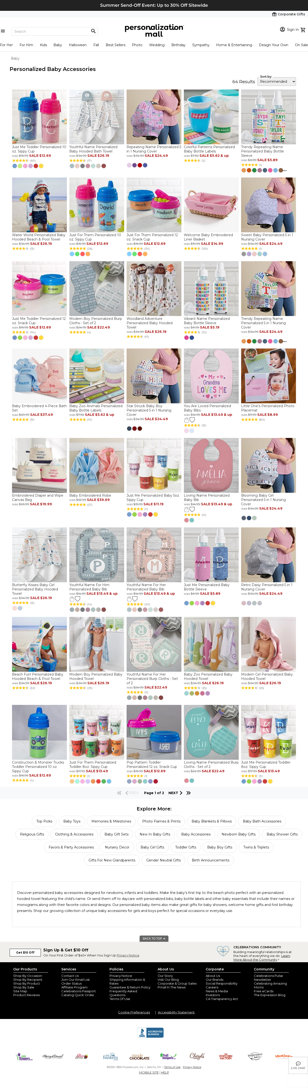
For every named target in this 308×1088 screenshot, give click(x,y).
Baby (57, 45)
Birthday (178, 45)
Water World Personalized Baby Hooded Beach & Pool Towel (38, 237)
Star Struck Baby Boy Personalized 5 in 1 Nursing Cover (149, 410)
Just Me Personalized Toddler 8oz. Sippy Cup (265, 764)
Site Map (20, 991)
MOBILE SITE (149, 1072)
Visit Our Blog (168, 979)
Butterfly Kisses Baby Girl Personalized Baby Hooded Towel (35, 589)
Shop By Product (26, 983)
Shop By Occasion (27, 976)
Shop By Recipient (27, 979)
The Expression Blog (269, 995)
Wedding (157, 45)
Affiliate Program (74, 987)
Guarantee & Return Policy (129, 987)
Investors (213, 995)
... (284, 169)
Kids (43, 45)
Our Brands (214, 979)
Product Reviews (26, 995)
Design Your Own (273, 45)
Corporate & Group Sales (177, 983)
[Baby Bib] (186, 420)
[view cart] (304, 29)
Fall (96, 45)
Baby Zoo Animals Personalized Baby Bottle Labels (95, 408)
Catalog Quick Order (77, 995)
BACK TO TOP (153, 938)
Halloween (78, 45)
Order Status (71, 983)
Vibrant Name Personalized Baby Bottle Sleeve (207, 320)
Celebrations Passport (78, 991)
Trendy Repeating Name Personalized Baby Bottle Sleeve (262, 151)
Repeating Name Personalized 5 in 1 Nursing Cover (154, 149)
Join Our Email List (75, 979)
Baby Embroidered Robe (90, 495)
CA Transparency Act (222, 999)
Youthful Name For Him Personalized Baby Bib (89, 587)
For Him (26, 45)
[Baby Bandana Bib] (192, 420)
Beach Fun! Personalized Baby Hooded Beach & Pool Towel (37, 676)
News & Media (217, 991)
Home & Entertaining (234, 45)
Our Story (165, 976)
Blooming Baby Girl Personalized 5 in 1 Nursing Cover (263, 499)
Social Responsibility (221, 983)
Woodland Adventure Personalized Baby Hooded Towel (150, 322)
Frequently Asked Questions (123, 993)
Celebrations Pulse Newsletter (268, 977)
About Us (213, 976)
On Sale (301, 45)
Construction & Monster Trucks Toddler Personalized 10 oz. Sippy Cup (38, 766)
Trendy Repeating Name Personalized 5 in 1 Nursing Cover (263, 322)
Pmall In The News (172, 987)
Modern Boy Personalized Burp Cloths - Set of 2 (95, 320)
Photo (137, 45)
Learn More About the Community (261, 957)
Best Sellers (115, 45)
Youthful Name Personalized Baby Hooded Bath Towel (93, 149)
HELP (165, 1072)
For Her (6, 45)
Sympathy (201, 45)
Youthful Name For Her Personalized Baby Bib (146, 587)
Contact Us (70, 976)
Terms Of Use (119, 999)
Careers (212, 987)
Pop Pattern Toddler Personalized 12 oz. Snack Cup (152, 764)
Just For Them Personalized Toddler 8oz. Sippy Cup (92, 764)
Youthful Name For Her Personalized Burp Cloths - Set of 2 (152, 678)
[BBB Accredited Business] (150, 1037)
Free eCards (263, 991)
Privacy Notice (128, 955)
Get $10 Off (25, 952)
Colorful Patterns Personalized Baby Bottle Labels (209, 149)
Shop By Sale (23, 987)
